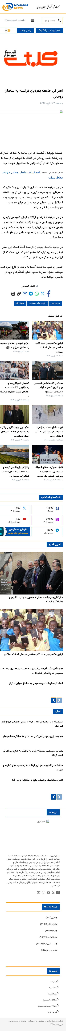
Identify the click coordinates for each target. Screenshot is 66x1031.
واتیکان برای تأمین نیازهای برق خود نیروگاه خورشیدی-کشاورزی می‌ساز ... (15, 471)
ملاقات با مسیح (50, 1000)
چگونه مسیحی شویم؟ (47, 1006)
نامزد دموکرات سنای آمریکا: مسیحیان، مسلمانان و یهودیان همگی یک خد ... (49, 471)
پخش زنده (26, 30)
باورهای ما (52, 994)
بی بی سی (55, 303)
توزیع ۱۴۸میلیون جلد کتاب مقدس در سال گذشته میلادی (49, 347)
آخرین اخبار (55, 544)
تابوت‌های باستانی (37, 303)
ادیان (58, 711)
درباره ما (53, 982)
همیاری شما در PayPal (49, 30)
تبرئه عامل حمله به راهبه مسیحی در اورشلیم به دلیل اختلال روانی (49, 432)
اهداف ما (53, 988)
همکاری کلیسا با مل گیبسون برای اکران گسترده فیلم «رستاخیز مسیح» (48, 387)
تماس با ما (52, 1012)
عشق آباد (20, 303)
